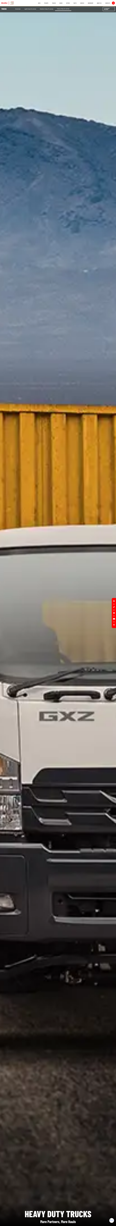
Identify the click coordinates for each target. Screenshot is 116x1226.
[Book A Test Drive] (114, 613)
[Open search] (113, 3)
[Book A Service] (114, 607)
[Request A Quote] (114, 601)
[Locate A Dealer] (114, 625)
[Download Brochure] (114, 619)
